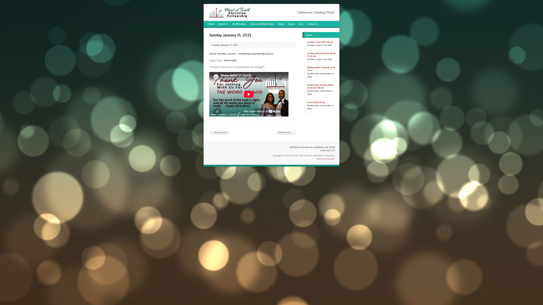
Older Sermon (286, 132)
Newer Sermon (219, 132)
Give (301, 24)
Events (291, 24)
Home (211, 24)
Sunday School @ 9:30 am (320, 42)
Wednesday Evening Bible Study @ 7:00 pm (320, 86)
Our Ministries (239, 24)
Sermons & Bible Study (262, 24)
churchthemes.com (325, 158)
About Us (223, 24)
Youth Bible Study (316, 102)
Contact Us (312, 24)
